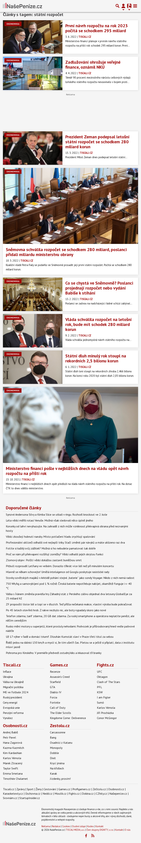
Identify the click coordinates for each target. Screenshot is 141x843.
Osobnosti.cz (15, 725)
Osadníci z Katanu (61, 742)
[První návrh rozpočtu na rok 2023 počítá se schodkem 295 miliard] (32, 37)
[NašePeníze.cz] (22, 5)
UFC (99, 671)
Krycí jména (57, 763)
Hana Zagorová (12, 742)
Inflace (7, 671)
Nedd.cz (47, 793)
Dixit (53, 758)
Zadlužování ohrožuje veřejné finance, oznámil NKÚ (92, 64)
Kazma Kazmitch (13, 748)
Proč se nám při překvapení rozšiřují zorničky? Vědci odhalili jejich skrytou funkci (54, 554)
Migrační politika (13, 687)
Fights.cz (105, 665)
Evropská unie (11, 707)
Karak (53, 773)
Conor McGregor (107, 718)
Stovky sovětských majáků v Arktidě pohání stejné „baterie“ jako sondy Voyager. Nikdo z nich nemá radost (70, 578)
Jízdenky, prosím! (60, 778)
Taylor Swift (10, 768)
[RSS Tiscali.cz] (92, 836)
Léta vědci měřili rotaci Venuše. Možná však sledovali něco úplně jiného (49, 520)
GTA (52, 687)
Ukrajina (8, 677)
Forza (53, 697)
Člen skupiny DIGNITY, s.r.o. (99, 829)
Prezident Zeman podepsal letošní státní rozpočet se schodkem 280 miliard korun (97, 142)
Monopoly (56, 748)
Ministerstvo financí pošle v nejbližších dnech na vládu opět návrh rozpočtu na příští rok (67, 471)
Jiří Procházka (105, 713)
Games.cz (59, 665)
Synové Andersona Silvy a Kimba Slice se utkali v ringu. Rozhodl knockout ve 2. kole (56, 514)
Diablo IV (55, 692)
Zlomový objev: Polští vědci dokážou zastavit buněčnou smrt (44, 560)
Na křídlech (57, 768)
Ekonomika (13, 23)
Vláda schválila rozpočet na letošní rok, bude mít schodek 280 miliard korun (98, 324)
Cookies (66, 826)
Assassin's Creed (60, 677)
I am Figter (104, 697)
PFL (99, 687)
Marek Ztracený (12, 763)
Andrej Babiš (10, 732)
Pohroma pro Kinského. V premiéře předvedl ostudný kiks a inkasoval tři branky (53, 653)
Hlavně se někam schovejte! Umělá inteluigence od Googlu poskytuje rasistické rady (57, 572)
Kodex (90, 826)
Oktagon (102, 677)
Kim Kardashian (12, 753)
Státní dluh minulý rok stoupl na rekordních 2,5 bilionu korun (95, 358)
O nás (128, 829)
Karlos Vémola (106, 707)
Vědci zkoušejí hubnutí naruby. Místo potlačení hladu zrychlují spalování (50, 536)
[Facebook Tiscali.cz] (86, 836)
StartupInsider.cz (29, 798)
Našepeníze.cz (118, 793)
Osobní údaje (79, 826)
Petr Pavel (9, 737)
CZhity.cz (101, 793)
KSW (100, 692)
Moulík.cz (60, 793)
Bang (53, 737)
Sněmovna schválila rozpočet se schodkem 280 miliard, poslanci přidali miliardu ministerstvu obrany (66, 252)
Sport (30, 789)
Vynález (8, 718)
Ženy (38, 789)
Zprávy (20, 789)
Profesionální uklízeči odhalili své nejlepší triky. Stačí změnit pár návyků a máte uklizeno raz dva (65, 542)
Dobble (54, 753)
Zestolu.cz (60, 725)
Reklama (45, 826)
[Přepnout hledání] (117, 5)
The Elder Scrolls (60, 713)
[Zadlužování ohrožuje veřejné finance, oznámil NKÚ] (32, 73)
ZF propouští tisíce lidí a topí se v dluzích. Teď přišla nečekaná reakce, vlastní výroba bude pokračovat (69, 604)
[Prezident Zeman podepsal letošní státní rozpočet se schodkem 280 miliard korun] (32, 148)
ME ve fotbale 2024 (15, 692)
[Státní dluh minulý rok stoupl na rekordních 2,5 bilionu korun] (32, 367)
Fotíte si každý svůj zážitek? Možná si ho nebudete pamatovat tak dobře (51, 548)
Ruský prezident (12, 697)
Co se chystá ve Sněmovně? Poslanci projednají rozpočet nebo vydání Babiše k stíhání (99, 288)
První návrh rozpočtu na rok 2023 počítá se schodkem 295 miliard (96, 28)
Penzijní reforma (13, 713)
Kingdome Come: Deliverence (68, 718)
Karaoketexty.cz (13, 793)
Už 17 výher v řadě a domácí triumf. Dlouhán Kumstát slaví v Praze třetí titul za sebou (59, 636)
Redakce (56, 826)
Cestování (50, 789)
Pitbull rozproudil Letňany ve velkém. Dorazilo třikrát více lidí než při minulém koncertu (60, 566)
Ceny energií (10, 702)
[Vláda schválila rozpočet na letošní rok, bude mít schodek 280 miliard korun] (32, 330)
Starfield (55, 682)
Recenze (55, 671)
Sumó (100, 702)
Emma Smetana (13, 773)
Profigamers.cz (81, 789)
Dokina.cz (88, 793)
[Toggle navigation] (135, 5)
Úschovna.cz (32, 793)
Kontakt (99, 826)
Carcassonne (57, 732)
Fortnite (55, 702)
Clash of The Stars (108, 682)
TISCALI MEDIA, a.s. (75, 829)
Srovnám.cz (10, 798)
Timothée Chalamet (15, 778)
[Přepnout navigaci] (123, 5)
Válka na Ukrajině (13, 682)
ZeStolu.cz (99, 789)
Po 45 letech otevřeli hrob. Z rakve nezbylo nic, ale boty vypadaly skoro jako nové (56, 610)
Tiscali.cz (12, 665)
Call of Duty (57, 707)
